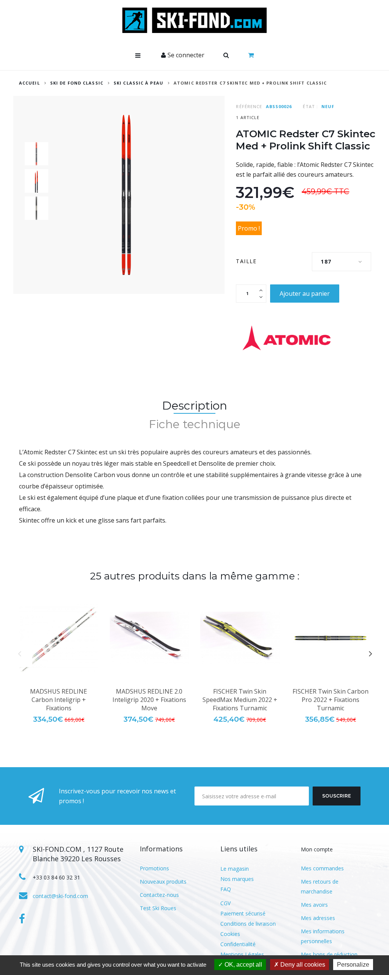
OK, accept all (242, 964)
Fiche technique (194, 424)
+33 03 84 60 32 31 (56, 877)
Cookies (230, 933)
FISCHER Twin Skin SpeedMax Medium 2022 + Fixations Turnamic (239, 699)
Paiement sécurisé (243, 913)
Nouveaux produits (163, 881)
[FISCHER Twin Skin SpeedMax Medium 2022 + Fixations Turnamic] (240, 638)
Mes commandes (322, 868)
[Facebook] (22, 919)
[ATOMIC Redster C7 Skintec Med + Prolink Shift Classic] (36, 153)
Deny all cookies (302, 964)
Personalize (353, 964)
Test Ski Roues (158, 908)
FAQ (225, 889)
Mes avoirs (314, 904)
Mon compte (317, 849)
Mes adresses (318, 918)
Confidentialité (238, 944)
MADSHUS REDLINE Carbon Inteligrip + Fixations (58, 699)
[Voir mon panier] (251, 55)
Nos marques (237, 878)
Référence (249, 106)
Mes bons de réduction (329, 954)
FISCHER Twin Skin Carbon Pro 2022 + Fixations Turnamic (330, 699)
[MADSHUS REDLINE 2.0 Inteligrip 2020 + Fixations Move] (149, 638)
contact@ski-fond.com (60, 896)
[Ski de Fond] (194, 20)
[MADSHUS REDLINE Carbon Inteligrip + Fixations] (58, 638)
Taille (247, 261)
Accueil (29, 83)
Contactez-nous (159, 894)
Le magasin (234, 868)
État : (310, 106)
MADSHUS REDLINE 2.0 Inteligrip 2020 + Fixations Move (149, 699)
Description (194, 406)
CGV (225, 903)
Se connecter (185, 55)
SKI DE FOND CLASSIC (76, 83)
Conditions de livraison (248, 923)
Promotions (154, 868)
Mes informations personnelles (323, 936)
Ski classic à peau (138, 83)
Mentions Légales (242, 954)
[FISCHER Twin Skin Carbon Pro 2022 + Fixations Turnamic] (330, 638)
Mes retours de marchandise (319, 886)
